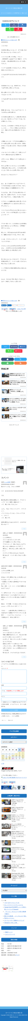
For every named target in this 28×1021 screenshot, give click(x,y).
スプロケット (21, 305)
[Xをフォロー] (20, 359)
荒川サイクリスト (9, 918)
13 (12, 755)
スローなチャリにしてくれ (11, 902)
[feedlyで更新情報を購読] (7, 363)
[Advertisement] (14, 326)
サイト (3, 696)
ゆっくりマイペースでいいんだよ (13, 905)
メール (12, 690)
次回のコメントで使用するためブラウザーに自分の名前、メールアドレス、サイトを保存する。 (14, 704)
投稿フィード (9, 932)
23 (22, 757)
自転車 (4, 305)
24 (3, 758)
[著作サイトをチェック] (7, 359)
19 (9, 757)
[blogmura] (14, 778)
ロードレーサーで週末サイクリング (14, 920)
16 (22, 755)
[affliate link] (13, 787)
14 (16, 755)
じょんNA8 (7, 482)
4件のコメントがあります (9, 40)
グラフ (17, 955)
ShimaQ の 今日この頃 (11, 922)
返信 (24, 528)
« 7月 (2, 763)
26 (9, 758)
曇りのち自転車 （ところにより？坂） (15, 916)
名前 (2, 685)
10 (3, 755)
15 (19, 755)
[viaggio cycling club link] (7, 768)
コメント (4, 668)
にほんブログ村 (21, 309)
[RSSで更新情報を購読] (20, 363)
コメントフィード (10, 934)
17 (3, 757)
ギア (15, 305)
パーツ (9, 305)
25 (6, 758)
